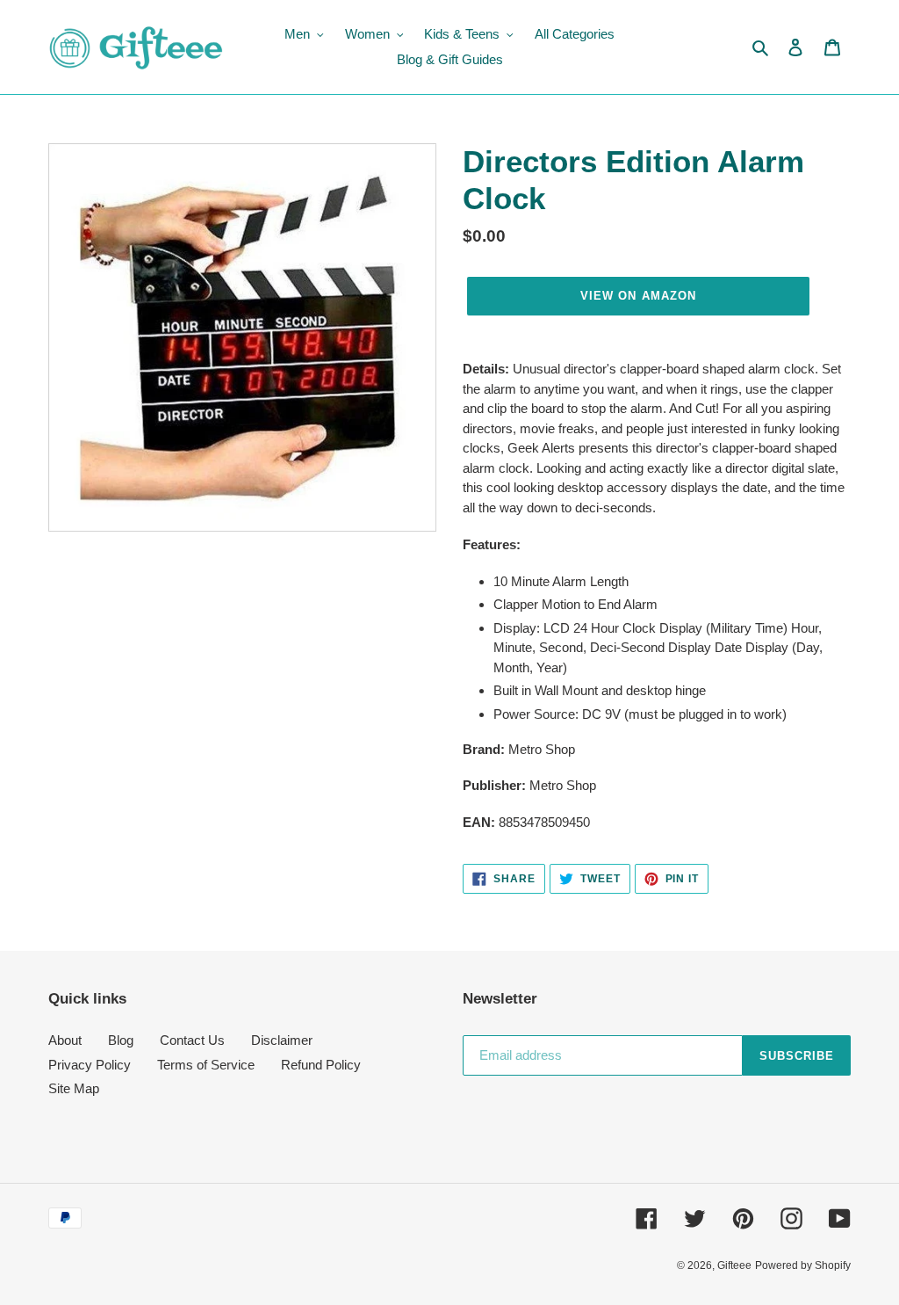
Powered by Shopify (803, 1265)
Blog (120, 1040)
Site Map (73, 1088)
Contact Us (192, 1040)
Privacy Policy (89, 1064)
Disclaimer (282, 1040)
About (65, 1040)
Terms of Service (206, 1064)
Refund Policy (321, 1064)
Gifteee (734, 1265)
